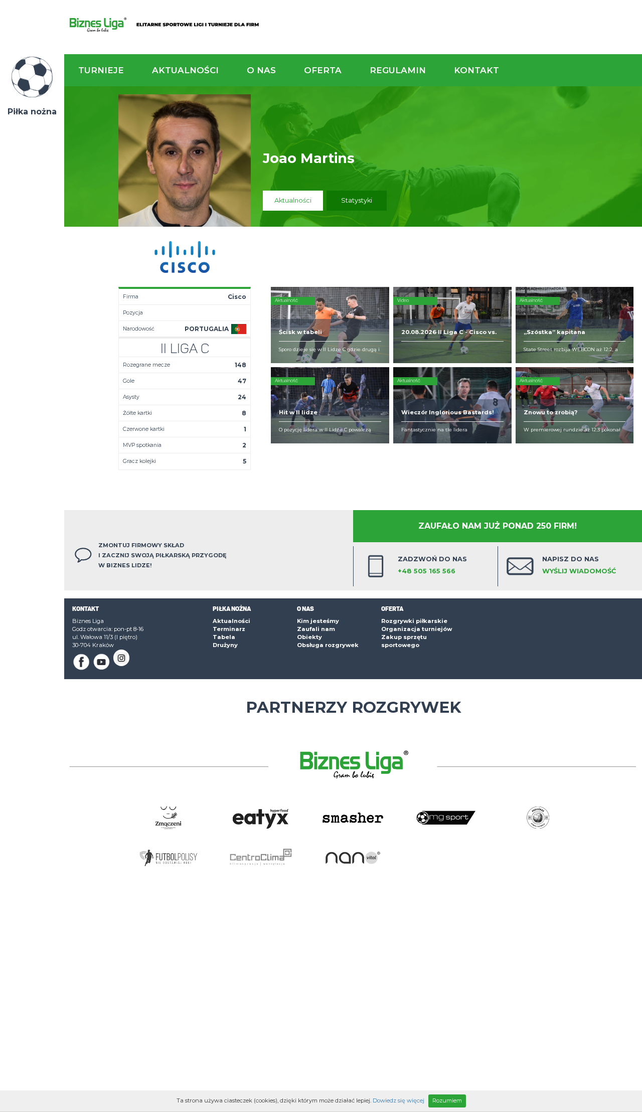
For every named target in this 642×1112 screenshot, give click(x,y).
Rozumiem (447, 1100)
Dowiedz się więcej (398, 1100)
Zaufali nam (316, 628)
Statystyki (356, 200)
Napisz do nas (579, 565)
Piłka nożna (32, 111)
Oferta (323, 70)
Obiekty (309, 637)
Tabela (224, 637)
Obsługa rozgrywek (328, 645)
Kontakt (476, 70)
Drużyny (225, 645)
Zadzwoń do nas (432, 565)
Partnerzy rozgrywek (353, 707)
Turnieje (101, 70)
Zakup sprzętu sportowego (404, 641)
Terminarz (229, 628)
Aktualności (185, 70)
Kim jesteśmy (318, 620)
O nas (261, 70)
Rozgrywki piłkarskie (414, 620)
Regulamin (398, 70)
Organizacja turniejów (416, 628)
